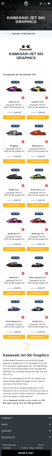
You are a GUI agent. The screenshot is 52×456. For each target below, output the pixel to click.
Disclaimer (25, 448)
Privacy (32, 448)
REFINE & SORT (26, 453)
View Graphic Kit (14, 117)
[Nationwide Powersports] (26, 3)
